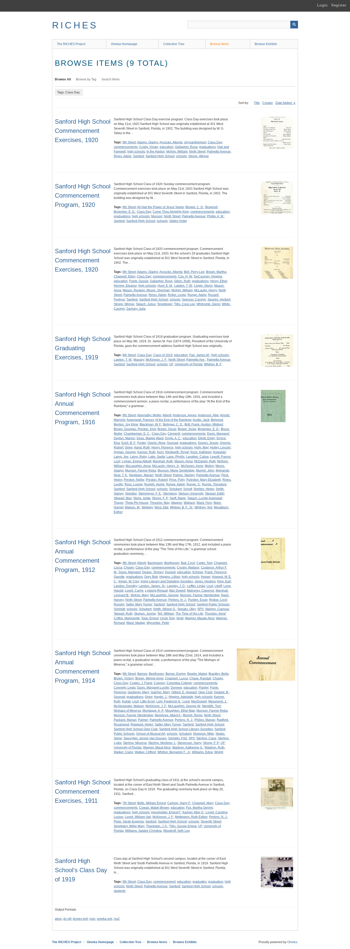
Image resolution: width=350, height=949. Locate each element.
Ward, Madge (135, 623)
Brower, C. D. (195, 207)
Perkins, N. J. (177, 600)
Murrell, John (205, 470)
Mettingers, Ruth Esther (191, 817)
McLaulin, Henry (205, 290)
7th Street (129, 803)
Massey (138, 359)
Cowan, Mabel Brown (154, 807)
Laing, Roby (138, 456)
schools (181, 156)
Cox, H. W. (185, 276)
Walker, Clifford (145, 752)
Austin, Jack (201, 420)
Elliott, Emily (206, 438)
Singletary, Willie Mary (129, 826)
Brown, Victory (124, 678)
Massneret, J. (217, 701)
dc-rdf (67, 919)
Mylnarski (222, 470)
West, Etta (161, 507)
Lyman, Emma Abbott (136, 461)
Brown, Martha (216, 272)
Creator (267, 103)
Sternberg (170, 493)
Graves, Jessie (208, 443)
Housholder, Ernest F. (166, 812)
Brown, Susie (187, 429)
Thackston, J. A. (157, 826)
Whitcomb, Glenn (208, 304)
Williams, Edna (202, 752)
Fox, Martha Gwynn (199, 807)
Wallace (189, 503)
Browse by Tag (86, 79)
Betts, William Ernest (151, 803)
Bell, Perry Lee (194, 272)
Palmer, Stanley (184, 475)
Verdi (179, 618)
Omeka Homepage (124, 44)
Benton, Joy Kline (126, 424)
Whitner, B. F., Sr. (181, 507)
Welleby (147, 507)
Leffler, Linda (196, 586)
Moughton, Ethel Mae (180, 710)
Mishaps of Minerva (127, 710)
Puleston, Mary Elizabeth (203, 480)
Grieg (128, 447)
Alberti (166, 415)
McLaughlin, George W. (184, 706)
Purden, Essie (198, 600)
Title (257, 103)
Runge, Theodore (214, 484)
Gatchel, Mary (160, 692)
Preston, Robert (157, 480)
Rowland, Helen (142, 724)
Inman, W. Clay (128, 581)
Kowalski (219, 452)
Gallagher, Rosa (186, 147)
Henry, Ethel (218, 281)
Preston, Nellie (134, 480)
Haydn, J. (160, 697)
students (120, 891)
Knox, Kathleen (201, 452)
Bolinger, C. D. (173, 424)
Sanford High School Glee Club (136, 729)
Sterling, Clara (206, 738)
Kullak (126, 701)
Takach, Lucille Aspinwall (204, 498)
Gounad (172, 443)
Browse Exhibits (266, 44)
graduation (215, 881)
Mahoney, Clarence (200, 590)
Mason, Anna (183, 461)
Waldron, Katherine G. (187, 747)
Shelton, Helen (203, 489)
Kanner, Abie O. (193, 812)
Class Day (215, 142)
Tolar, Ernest (149, 618)
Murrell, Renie (192, 715)
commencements (126, 147)
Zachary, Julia (136, 309)
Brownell (211, 207)
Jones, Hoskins (205, 581)
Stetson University (190, 493)
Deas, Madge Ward (150, 438)
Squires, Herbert (219, 299)
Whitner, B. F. (213, 364)
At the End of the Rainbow (173, 420)
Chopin (129, 567)
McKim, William (177, 151)
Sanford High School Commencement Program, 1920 (82, 195)
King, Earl (224, 581)
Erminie (197, 572)
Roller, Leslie (177, 295)
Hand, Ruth (142, 447)
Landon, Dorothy (125, 586)
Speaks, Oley (186, 609)
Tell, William (165, 613)
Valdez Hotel (178, 221)
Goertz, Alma (156, 443)
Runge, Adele (197, 295)
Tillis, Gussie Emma (183, 826)
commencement (164, 881)
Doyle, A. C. (173, 438)
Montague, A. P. (153, 710)
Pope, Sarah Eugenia (129, 821)
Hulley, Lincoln (220, 447)
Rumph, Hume (154, 484)
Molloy (209, 466)
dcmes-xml (80, 919)
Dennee (176, 687)
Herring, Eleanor (125, 285)
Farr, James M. (199, 355)
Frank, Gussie (138, 281)
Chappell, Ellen (124, 276)
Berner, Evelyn (176, 674)
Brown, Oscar (167, 429)
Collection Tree (173, 44)
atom (58, 919)
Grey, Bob (151, 577)
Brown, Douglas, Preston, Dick (135, 429)
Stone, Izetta (141, 498)
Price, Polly (177, 480)
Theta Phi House (136, 503)
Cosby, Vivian (148, 147)
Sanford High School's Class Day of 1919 (81, 870)
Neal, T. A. (121, 475)
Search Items (110, 79)
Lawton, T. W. (183, 285)
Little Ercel (147, 701)
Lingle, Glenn (203, 285)
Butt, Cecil (188, 563)
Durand (170, 572)
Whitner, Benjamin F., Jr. (173, 752)
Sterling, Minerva (135, 743)
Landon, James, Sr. (152, 586)
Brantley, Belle (219, 674)
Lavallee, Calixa (197, 456)
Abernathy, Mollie (149, 415)
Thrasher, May (160, 503)
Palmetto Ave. (195, 359)
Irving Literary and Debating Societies (167, 581)
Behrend (217, 420)
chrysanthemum (195, 142)
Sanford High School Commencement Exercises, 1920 (82, 130)
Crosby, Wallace (188, 567)
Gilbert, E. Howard (184, 692)
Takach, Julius (146, 304)
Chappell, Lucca (176, 678)
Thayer (118, 503)
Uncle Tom (167, 618)
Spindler (131, 493)
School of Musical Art (150, 733)
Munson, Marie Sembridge (176, 470)
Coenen (159, 683)
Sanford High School (160, 156)
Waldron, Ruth (214, 747)
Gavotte (119, 577)
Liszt (117, 461)
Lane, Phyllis (175, 456)
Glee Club (205, 692)
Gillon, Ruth (182, 281)
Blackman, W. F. (150, 424)
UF (171, 364)
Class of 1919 (162, 355)
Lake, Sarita (156, 456)
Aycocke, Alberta (170, 142)
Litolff (218, 586)
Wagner (176, 503)
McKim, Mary (140, 595)
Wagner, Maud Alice (157, 747)
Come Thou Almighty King (171, 212)
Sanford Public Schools (213, 604)
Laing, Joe (121, 456)
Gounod (119, 697)
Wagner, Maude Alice (199, 618)
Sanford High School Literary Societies (186, 729)
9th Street (129, 142)
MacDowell (199, 701)
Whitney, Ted (203, 507)
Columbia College (179, 683)
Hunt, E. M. (165, 285)
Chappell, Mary (202, 803)
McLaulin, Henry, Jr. (165, 466)
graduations (207, 147)
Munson (156, 216)
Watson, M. (132, 507)
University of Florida (188, 364)
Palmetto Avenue (219, 151)
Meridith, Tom (211, 706)
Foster (141, 443)
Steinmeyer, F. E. (149, 493)
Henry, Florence (162, 447)
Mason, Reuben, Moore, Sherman (146, 290)
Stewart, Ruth (123, 613)
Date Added (284, 103)
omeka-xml (104, 919)
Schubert (175, 489)
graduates (199, 881)
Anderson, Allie (208, 415)
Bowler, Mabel (197, 674)
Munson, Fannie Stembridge (200, 595)
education (166, 147)
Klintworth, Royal (177, 452)
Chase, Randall (200, 678)
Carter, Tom (204, 563)
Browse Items (219, 44)
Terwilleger (164, 304)
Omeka (292, 942)
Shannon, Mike (203, 733)
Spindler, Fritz (177, 738)
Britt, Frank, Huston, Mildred (203, 424)
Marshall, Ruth (163, 461)
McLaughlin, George (164, 595)
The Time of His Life (189, 613)
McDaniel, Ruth (205, 461)
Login (322, 5)
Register (338, 5)
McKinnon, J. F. (156, 359)
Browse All (63, 79)
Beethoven (171, 563)
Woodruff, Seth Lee (176, 831)
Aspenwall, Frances (140, 420)
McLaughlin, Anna (138, 466)
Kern (160, 452)
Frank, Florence (216, 572)
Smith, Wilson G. (164, 609)
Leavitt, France (220, 456)
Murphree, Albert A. (168, 715)
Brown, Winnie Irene (149, 678)
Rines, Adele (122, 156)
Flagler (204, 687)
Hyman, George (125, 452)
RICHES (75, 25)
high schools (136, 151)
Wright (218, 752)
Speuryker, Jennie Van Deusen (145, 738)
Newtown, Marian (141, 475)
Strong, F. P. (160, 498)
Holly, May (201, 447)
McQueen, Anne (192, 466)
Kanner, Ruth (146, 452)
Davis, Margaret (218, 433)
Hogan (205, 577)
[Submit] (294, 24)
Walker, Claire (123, 752)
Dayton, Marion (124, 438)
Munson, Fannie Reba (140, 470)
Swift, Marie (178, 498)
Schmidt (119, 609)
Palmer (143, 720)
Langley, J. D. (176, 586)
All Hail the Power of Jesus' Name (160, 207)
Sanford (138, 156)
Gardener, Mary (138, 692)
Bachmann (155, 563)
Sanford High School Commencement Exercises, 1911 (82, 791)
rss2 (117, 919)
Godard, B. (221, 692)
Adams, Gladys (147, 142)
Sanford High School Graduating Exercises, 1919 (82, 348)
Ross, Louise (134, 484)
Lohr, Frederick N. (168, 701)
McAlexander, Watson (129, 706)
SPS (200, 609)
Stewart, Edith (214, 493)
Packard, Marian (125, 720)
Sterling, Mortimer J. (162, 743)
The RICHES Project (71, 44)
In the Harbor (156, 151)
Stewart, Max (123, 498)
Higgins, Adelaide (181, 697)
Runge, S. (193, 484)
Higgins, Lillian (169, 577)
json (92, 919)
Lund (186, 701)
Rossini (119, 604)
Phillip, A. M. (215, 216)
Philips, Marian (204, 720)
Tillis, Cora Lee (184, 304)
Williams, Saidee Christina (143, 831)
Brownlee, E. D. (124, 212)
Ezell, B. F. (128, 443)
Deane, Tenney (152, 572)
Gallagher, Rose (161, 281)
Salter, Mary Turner (139, 604)
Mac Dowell (177, 590)
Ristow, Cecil (218, 600)
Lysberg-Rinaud (156, 590)
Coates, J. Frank (141, 683)
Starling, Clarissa (217, 609)
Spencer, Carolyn (194, 299)
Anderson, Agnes (185, 415)
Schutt (187, 489)
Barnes (142, 674)
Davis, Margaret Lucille (153, 687)
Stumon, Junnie (145, 613)
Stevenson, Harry (189, 743)
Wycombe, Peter (158, 623)
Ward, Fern (204, 503)
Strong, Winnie (198, 156)
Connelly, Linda (125, 687)
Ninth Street (197, 151)
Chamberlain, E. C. (137, 433)
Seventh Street (211, 821)
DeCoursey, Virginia (208, 276)
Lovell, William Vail (138, 817)
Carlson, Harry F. (179, 803)
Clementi (174, 433)
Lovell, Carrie (134, 590)
